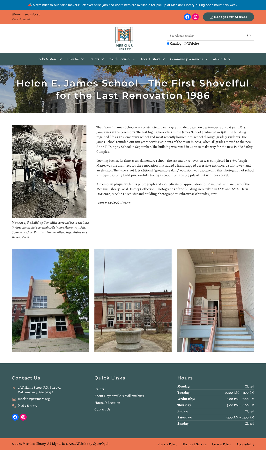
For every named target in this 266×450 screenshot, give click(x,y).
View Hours (19, 19)
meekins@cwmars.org (34, 398)
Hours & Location (107, 402)
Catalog (175, 43)
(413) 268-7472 (28, 405)
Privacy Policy (167, 444)
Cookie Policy (221, 444)
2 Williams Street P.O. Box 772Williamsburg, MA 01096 (39, 390)
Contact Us (102, 409)
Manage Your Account (230, 17)
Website (193, 43)
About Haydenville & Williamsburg (119, 396)
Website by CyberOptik (93, 443)
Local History (150, 59)
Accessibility (245, 444)
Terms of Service (195, 444)
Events (99, 389)
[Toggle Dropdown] (60, 59)
